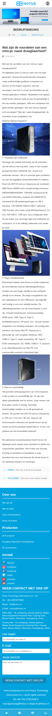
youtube (11, 583)
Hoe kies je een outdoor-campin (34, 478)
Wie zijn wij (7, 503)
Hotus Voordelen (9, 520)
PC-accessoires (9, 547)
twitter (10, 575)
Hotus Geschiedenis (11, 515)
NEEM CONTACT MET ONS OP (24, 680)
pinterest (11, 579)
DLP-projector (8, 536)
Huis (13, 35)
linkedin (10, 563)
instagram (11, 567)
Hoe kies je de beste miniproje (28, 470)
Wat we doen (8, 509)
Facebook (11, 571)
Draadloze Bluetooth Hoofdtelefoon (18, 542)
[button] (21, 21)
